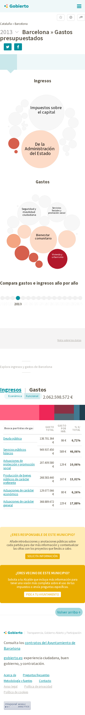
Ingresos (10, 389)
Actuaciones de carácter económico (18, 492)
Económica (15, 396)
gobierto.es (13, 657)
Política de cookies (16, 692)
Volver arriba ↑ (69, 612)
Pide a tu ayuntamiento (42, 594)
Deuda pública (12, 439)
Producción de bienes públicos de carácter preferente (17, 479)
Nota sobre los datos (69, 340)
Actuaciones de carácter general (18, 503)
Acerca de (10, 675)
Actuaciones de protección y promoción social (19, 464)
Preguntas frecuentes (36, 675)
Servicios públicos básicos (14, 451)
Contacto (45, 681)
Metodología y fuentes (18, 681)
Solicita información (42, 556)
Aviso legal (10, 686)
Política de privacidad (38, 686)
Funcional (32, 396)
